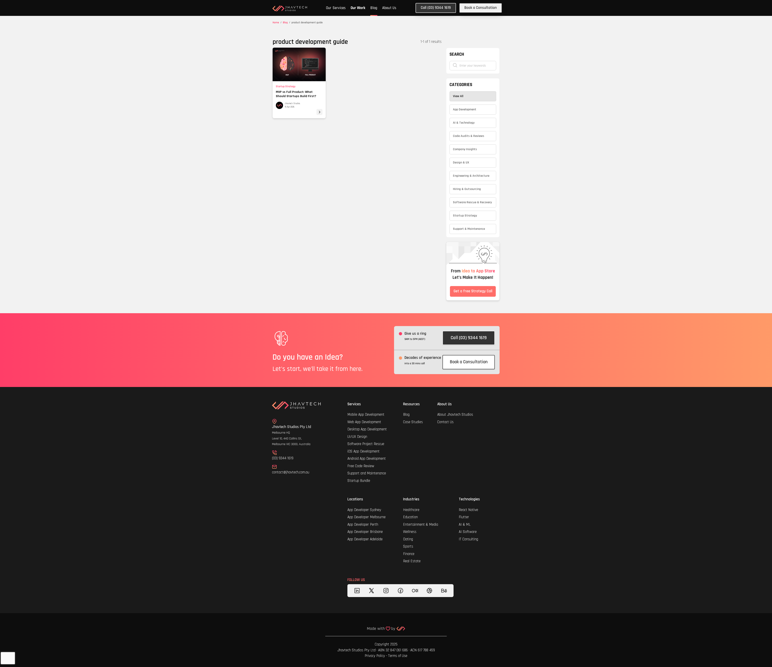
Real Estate (412, 561)
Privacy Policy (375, 655)
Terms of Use (397, 655)
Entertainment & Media (421, 524)
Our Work (358, 7)
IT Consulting (468, 539)
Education (410, 517)
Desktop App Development (367, 429)
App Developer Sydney (364, 509)
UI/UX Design (357, 436)
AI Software (468, 531)
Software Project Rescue (365, 443)
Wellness (409, 531)
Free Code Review (360, 466)
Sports (408, 546)
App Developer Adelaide (365, 539)
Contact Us (445, 422)
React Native (468, 509)
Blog (373, 7)
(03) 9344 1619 (282, 458)
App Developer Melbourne (366, 517)
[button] (336, 8)
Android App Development (366, 458)
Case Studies (413, 422)
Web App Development (364, 422)
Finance (408, 553)
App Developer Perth (362, 524)
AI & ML (465, 524)
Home (276, 22)
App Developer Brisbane (365, 531)
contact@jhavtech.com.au (290, 472)
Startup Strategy (285, 86)
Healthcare (411, 509)
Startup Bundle (358, 480)
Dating (408, 539)
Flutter (464, 517)
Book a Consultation (480, 7)
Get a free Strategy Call (473, 291)
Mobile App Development (365, 414)
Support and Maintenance (366, 473)
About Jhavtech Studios (455, 414)
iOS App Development (363, 451)
